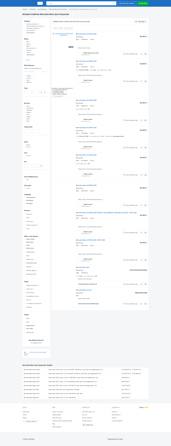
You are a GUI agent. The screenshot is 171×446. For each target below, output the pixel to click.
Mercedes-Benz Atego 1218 (31, 385)
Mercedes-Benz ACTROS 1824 (86, 61)
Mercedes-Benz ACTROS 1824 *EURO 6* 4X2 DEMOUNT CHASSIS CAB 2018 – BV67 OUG (106, 212)
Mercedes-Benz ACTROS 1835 (86, 34)
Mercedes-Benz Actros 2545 (32, 369)
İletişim (25, 417)
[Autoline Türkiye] (29, 3)
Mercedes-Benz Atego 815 (31, 397)
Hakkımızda (26, 411)
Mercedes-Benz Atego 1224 (31, 381)
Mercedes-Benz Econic (84, 290)
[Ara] (48, 3)
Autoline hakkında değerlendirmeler (62, 420)
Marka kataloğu (56, 427)
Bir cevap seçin (58, 96)
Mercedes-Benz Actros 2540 (32, 373)
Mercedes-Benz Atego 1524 (31, 393)
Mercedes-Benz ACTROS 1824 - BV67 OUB (90, 240)
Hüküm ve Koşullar (57, 411)
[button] (141, 53)
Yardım (25, 414)
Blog (53, 424)
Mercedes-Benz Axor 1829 (31, 389)
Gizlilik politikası (56, 414)
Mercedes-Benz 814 (82, 267)
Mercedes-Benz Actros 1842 (32, 377)
